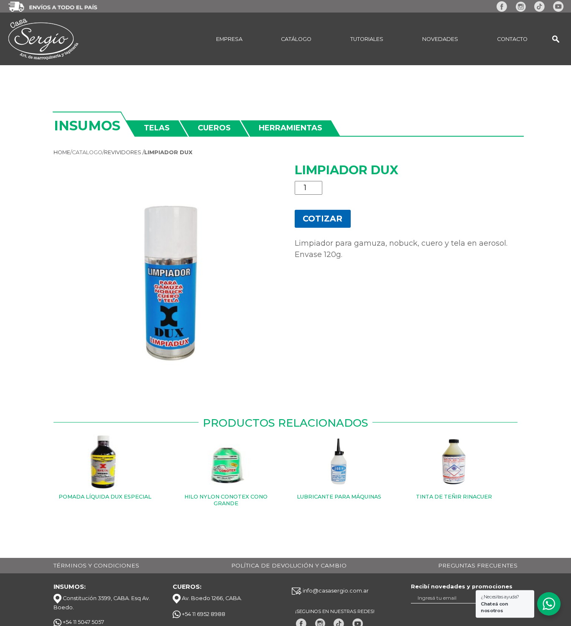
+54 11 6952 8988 (203, 614)
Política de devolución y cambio (289, 565)
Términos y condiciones (96, 565)
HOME (62, 152)
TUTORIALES (366, 39)
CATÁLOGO (296, 39)
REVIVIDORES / (124, 152)
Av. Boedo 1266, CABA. (211, 598)
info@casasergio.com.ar (335, 591)
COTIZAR (322, 219)
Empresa (229, 39)
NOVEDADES (440, 39)
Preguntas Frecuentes (477, 565)
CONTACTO (512, 39)
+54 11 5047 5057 (82, 622)
